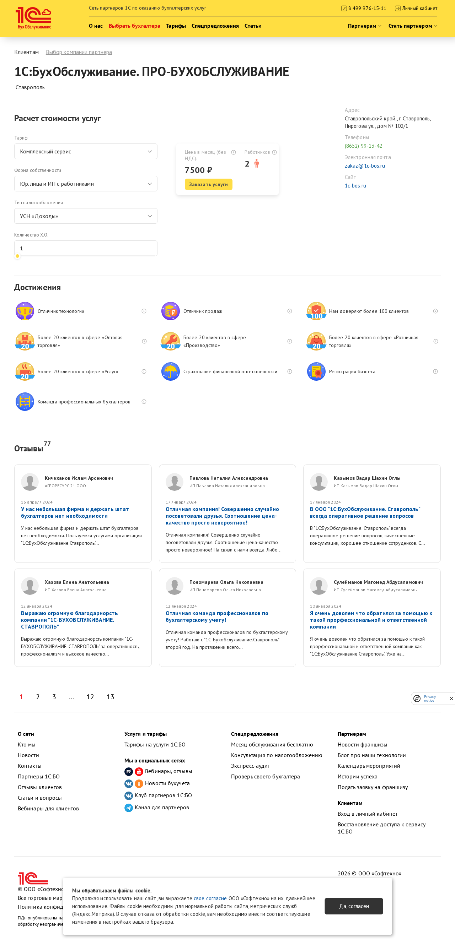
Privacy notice (430, 698)
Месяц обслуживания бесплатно (272, 744)
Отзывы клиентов (40, 786)
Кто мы (27, 744)
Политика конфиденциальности (58, 906)
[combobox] (85, 151)
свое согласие (210, 898)
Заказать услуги (208, 184)
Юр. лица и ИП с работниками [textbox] (57, 183)
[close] (451, 698)
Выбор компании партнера (79, 51)
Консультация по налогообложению (276, 755)
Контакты (30, 765)
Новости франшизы (363, 744)
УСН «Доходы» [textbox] (39, 215)
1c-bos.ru (355, 185)
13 (110, 696)
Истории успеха (358, 776)
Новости (28, 755)
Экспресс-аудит (250, 765)
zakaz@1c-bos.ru (365, 165)
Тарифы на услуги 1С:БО (155, 744)
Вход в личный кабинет (367, 813)
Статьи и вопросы (40, 797)
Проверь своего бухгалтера (265, 776)
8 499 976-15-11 (367, 8)
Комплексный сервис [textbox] (45, 151)
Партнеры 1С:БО (39, 776)
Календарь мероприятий (369, 765)
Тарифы (176, 25)
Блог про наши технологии (372, 755)
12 (90, 696)
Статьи (253, 25)
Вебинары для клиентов (48, 808)
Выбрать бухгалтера (135, 25)
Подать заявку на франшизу (373, 786)
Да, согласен (354, 906)
